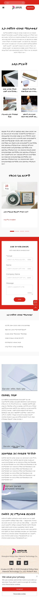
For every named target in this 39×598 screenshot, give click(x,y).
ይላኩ (19, 299)
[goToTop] (35, 308)
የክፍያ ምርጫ (30, 7)
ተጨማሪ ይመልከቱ (10, 220)
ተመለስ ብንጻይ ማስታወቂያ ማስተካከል (16, 334)
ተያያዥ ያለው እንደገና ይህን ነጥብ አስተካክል (17, 325)
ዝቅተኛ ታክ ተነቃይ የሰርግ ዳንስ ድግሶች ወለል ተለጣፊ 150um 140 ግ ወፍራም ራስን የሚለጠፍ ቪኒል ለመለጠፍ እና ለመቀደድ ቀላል (29, 115)
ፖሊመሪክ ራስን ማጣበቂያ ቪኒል (10, 115)
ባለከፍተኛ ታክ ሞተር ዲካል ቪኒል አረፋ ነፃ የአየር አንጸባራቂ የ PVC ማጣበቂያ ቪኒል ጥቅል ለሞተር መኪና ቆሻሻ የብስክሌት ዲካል (29, 90)
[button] (12, 231)
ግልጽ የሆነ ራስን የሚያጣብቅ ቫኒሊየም (15, 330)
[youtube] (26, 563)
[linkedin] (11, 563)
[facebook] (19, 563)
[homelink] (17, 7)
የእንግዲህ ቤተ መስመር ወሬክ (13, 342)
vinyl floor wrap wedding (14, 347)
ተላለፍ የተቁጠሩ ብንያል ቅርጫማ (14, 338)
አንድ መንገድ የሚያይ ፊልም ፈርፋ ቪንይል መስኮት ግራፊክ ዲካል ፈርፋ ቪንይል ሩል (9, 90)
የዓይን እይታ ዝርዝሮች (10, 78)
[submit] (23, 2)
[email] (35, 302)
